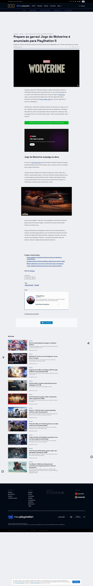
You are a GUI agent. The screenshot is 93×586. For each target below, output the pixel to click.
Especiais (39, 6)
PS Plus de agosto (68, 10)
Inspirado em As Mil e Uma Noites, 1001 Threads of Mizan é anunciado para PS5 (43, 370)
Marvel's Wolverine (29, 285)
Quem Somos (11, 494)
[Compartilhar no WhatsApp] (73, 47)
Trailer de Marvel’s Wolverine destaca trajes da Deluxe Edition (44, 266)
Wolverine (62, 94)
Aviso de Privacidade (20, 583)
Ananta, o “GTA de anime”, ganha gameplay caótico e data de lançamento (42, 411)
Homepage (16, 34)
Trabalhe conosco (12, 498)
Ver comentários (47, 322)
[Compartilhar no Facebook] (70, 47)
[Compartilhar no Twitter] (75, 47)
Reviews (46, 6)
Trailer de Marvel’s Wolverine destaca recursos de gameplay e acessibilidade (44, 258)
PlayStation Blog (36, 162)
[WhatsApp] (31, 278)
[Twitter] (77, 1)
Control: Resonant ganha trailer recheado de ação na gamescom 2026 (42, 397)
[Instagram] (71, 1)
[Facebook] (70, 1)
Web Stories (31, 504)
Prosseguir (76, 581)
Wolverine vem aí (57, 10)
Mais (59, 6)
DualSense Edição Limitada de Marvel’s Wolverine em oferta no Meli (46, 261)
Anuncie (10, 492)
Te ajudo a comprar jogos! (45, 10)
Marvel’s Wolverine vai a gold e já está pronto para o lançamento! (45, 263)
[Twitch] (75, 1)
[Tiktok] (73, 1)
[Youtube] (79, 1)
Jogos (29, 506)
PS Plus (33, 6)
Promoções (53, 6)
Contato (10, 496)
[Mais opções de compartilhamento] (78, 47)
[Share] (34, 278)
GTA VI (24, 10)
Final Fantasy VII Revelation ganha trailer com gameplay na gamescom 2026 (43, 451)
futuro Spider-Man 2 (46, 99)
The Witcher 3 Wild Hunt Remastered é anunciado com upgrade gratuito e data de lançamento (42, 465)
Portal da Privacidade (35, 583)
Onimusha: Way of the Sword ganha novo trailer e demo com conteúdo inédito (43, 424)
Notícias (21, 34)
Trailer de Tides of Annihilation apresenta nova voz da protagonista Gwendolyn (43, 438)
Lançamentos (31, 500)
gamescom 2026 (33, 10)
